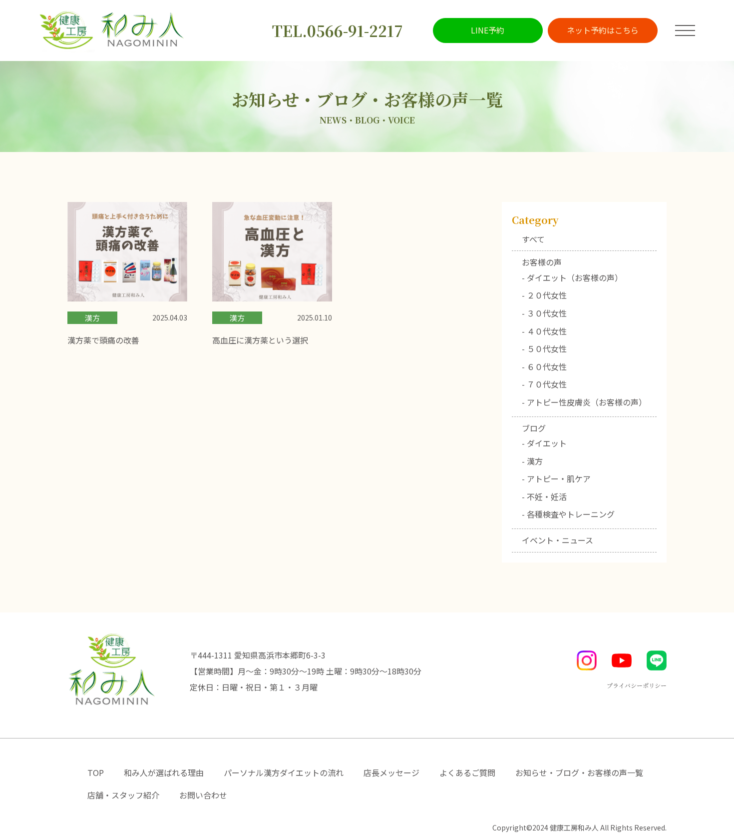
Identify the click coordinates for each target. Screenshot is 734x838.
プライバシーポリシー (637, 685)
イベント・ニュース (557, 540)
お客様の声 (542, 262)
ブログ (534, 428)
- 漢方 (532, 461)
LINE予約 (487, 30)
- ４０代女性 (544, 331)
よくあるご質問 (467, 772)
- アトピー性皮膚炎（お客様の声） (584, 402)
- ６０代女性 (544, 366)
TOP (95, 772)
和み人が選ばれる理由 (164, 772)
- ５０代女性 (544, 348)
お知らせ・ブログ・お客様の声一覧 (579, 772)
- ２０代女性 (544, 295)
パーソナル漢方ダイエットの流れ (284, 772)
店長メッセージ (391, 772)
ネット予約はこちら (603, 30)
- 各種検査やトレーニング (568, 514)
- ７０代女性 (544, 384)
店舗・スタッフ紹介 (123, 795)
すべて (533, 239)
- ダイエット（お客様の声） (572, 278)
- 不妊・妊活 (544, 496)
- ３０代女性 (544, 313)
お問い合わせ (203, 795)
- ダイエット (544, 443)
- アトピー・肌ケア (556, 478)
